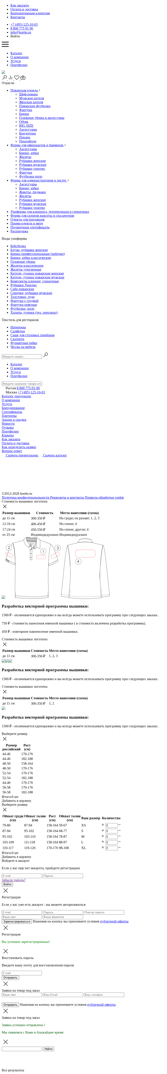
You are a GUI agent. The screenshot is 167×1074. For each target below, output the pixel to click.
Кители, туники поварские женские (37, 273)
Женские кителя (31, 102)
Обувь (23, 121)
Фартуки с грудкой (24, 301)
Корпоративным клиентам (30, 13)
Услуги (15, 61)
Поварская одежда (24, 90)
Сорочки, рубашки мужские (31, 293)
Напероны (18, 327)
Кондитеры (27, 133)
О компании (19, 57)
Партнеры (9, 416)
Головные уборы (22, 261)
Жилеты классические (26, 265)
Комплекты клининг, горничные (34, 281)
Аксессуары (28, 129)
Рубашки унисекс (32, 168)
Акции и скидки (14, 419)
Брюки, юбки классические (30, 258)
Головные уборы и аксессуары (41, 118)
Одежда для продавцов (27, 219)
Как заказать (19, 5)
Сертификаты (12, 412)
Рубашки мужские (32, 165)
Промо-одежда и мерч (26, 223)
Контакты (17, 17)
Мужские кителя (31, 98)
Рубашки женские (32, 161)
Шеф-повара (28, 94)
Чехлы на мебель (22, 347)
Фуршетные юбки (23, 343)
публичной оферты (114, 921)
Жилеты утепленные (25, 269)
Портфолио (18, 65)
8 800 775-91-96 (28, 388)
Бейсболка (18, 246)
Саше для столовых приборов (32, 335)
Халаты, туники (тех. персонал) (34, 312)
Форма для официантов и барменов (37, 145)
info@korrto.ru (20, 32)
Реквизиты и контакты (67, 497)
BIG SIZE (26, 125)
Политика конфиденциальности (26, 497)
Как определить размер (19, 447)
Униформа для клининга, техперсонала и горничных (49, 211)
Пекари (24, 137)
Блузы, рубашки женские (29, 250)
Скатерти (17, 339)
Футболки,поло (30, 176)
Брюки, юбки (29, 153)
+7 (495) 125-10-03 (24, 24)
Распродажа (19, 231)
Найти (48, 1049)
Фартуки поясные (23, 304)
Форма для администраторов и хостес (38, 180)
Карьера (8, 435)
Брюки (24, 114)
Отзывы (8, 427)
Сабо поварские (22, 289)
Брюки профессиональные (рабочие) (37, 254)
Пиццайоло (27, 141)
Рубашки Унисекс (23, 285)
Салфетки (17, 331)
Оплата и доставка (24, 9)
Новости (8, 423)
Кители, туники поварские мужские (37, 277)
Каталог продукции (16, 396)
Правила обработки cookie (104, 497)
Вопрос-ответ (12, 451)
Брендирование (13, 408)
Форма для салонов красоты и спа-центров (42, 215)
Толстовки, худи (22, 297)
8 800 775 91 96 (21, 28)
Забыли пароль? (13, 880)
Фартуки (25, 110)
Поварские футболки (34, 106)
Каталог (16, 53)
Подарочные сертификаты (30, 227)
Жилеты (25, 157)
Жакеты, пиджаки (32, 192)
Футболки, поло (22, 308)
